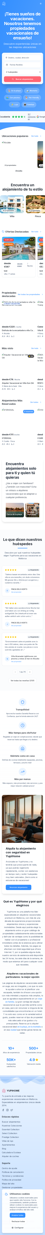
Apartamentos (8, 1145)
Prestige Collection (10, 1137)
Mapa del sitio (8, 1183)
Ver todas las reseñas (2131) (22, 681)
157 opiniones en (32, 116)
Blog (4, 1148)
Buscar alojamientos (11, 1122)
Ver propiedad (16, 592)
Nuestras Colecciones (12, 1125)
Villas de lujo (7, 1141)
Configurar (19, 1228)
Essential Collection (10, 1129)
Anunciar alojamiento (18, 887)
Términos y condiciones (13, 1176)
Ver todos (34, 402)
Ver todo (34, 136)
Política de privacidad (11, 1180)
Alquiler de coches (10, 1156)
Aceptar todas (17, 1215)
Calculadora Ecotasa (11, 1152)
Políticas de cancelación (13, 1172)
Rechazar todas (18, 1221)
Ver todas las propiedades (29, 294)
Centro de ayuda (9, 1168)
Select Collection (9, 1133)
